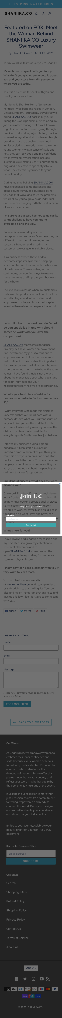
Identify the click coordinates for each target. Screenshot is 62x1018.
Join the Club (31, 525)
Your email (10, 515)
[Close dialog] (60, 484)
